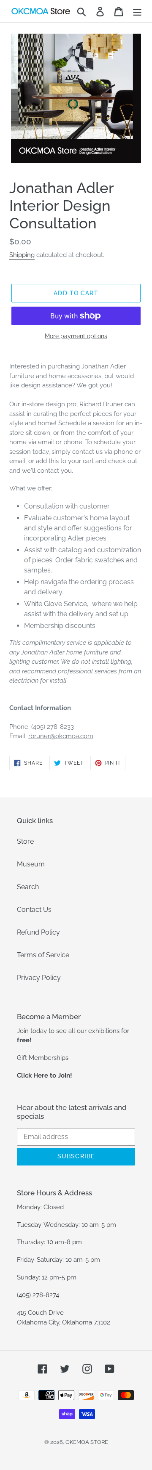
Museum (31, 864)
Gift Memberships (42, 1058)
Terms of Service (43, 955)
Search (28, 887)
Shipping (22, 255)
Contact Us (34, 910)
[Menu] (137, 11)
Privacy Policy (39, 978)
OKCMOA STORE (86, 1442)
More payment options (76, 336)
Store (25, 841)
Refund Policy (38, 932)
